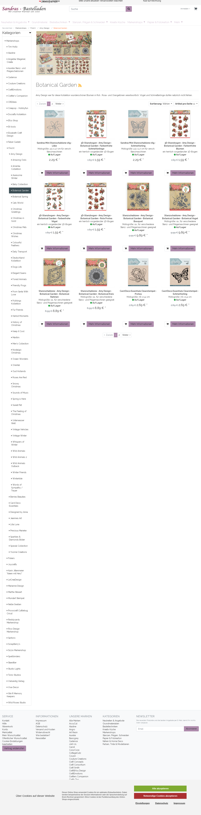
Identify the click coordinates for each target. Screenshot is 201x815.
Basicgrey (74, 738)
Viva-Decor (13, 687)
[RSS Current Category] (80, 85)
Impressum (41, 720)
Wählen (160, 104)
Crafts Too (74, 779)
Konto (5, 729)
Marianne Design (16, 586)
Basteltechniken (59, 22)
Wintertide (17, 478)
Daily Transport (19, 251)
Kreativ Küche (117, 22)
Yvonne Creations (18, 552)
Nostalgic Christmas (16, 351)
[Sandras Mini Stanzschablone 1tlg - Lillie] (54, 124)
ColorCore (74, 750)
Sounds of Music (20, 393)
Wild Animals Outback (18, 464)
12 (185, 104)
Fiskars (11, 558)
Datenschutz (42, 726)
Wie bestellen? (43, 735)
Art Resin (73, 732)
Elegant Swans (19, 273)
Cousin (72, 756)
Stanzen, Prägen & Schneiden (89, 22)
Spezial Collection (19, 546)
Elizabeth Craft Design (14, 134)
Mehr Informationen (57, 173)
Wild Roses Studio (17, 702)
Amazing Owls (19, 160)
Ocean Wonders (20, 359)
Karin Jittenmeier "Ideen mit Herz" (15, 572)
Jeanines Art (16, 518)
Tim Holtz (13, 47)
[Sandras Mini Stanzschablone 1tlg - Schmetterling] (138, 124)
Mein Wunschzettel (11, 735)
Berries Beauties (17, 497)
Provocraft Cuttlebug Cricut (17, 612)
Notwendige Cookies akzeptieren (160, 796)
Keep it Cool (18, 331)
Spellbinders (14, 656)
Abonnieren (191, 729)
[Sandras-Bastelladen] (33, 9)
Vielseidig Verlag (16, 681)
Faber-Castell (14, 142)
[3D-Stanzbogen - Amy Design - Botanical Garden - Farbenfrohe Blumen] (180, 124)
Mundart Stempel (16, 598)
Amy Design (16, 154)
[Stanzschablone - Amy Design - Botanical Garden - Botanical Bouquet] (138, 197)
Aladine (11, 53)
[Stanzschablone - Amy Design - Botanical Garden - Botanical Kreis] (96, 272)
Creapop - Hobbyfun (18, 108)
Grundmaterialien (111, 723)
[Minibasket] (195, 9)
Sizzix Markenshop (17, 650)
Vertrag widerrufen (14, 748)
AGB (38, 723)
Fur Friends (17, 310)
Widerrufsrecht (43, 732)
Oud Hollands (19, 371)
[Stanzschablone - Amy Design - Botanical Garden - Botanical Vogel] (180, 197)
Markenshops (135, 22)
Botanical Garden (20, 190)
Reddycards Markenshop (13, 621)
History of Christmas (16, 323)
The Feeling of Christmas (18, 412)
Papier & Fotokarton (158, 22)
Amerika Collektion (16, 167)
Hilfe (4, 723)
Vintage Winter (19, 435)
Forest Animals (19, 279)
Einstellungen (143, 803)
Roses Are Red (19, 377)
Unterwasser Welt (17, 421)
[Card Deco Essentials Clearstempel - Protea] (138, 272)
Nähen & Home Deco (113, 741)
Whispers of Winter (17, 443)
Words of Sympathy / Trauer (17, 488)
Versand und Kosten (45, 729)
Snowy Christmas (16, 385)
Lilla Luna (14, 524)
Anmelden (185, 9)
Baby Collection (20, 184)
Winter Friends (19, 472)
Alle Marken (74, 720)
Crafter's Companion (18, 96)
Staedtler (12, 662)
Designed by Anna (19, 512)
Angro (72, 729)
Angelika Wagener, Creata (16, 60)
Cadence (12, 77)
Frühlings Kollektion (16, 302)
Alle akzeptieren (160, 788)
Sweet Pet (17, 405)
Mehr (177, 22)
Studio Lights (14, 669)
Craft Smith (74, 767)
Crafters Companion (78, 776)
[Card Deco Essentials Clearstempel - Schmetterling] (180, 272)
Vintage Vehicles (20, 429)
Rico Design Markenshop (13, 630)
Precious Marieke (18, 530)
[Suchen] (129, 9)
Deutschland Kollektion (17, 259)
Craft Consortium (77, 765)
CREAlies (12, 102)
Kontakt (5, 720)
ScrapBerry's (14, 644)
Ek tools (12, 127)
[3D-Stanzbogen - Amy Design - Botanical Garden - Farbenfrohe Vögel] (54, 197)
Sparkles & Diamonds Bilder (17, 538)
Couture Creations (16, 83)
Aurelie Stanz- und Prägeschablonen (16, 69)
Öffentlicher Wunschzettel (14, 738)
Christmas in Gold (17, 219)
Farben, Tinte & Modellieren (116, 744)
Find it (11, 148)
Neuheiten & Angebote (14, 22)
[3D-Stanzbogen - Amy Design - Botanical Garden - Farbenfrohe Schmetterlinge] (96, 124)
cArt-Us (72, 744)
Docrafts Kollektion (17, 114)
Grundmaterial (39, 22)
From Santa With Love (19, 293)
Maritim (15, 337)
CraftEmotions (14, 89)
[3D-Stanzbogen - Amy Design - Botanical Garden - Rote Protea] (96, 197)
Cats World (17, 203)
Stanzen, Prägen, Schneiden (116, 735)
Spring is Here (19, 399)
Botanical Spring (20, 196)
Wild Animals (18, 451)
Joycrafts (12, 564)
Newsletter (41, 738)
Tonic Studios (14, 675)
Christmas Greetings (16, 210)
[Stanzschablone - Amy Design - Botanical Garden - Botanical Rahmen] (54, 272)
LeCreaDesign (14, 580)
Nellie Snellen (14, 604)
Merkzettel (7, 732)
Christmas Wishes (16, 235)
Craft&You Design (77, 770)
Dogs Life (17, 267)
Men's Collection (20, 343)
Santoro (11, 638)
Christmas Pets (19, 227)
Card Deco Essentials (15, 504)
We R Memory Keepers (14, 695)
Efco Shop (13, 120)
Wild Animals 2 (19, 457)
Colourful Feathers (16, 244)
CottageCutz (75, 753)
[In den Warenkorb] (42, 173)
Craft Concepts (76, 762)
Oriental (16, 365)
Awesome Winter (16, 176)
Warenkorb (7, 726)
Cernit (72, 747)
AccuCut (73, 723)
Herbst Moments (20, 316)
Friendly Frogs (19, 285)
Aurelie (72, 735)
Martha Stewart (15, 592)
